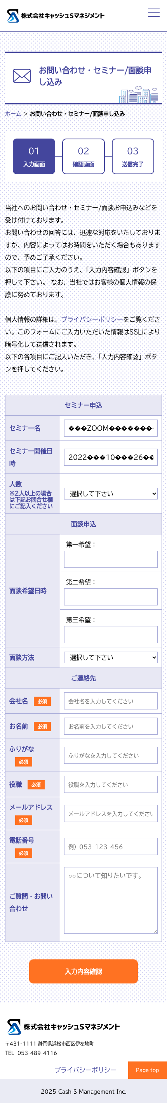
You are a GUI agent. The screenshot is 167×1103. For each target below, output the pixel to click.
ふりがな (21, 749)
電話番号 (21, 840)
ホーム (13, 113)
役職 (15, 784)
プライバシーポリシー (92, 319)
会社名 (18, 701)
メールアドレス (31, 807)
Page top (147, 1070)
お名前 (18, 726)
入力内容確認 (83, 971)
